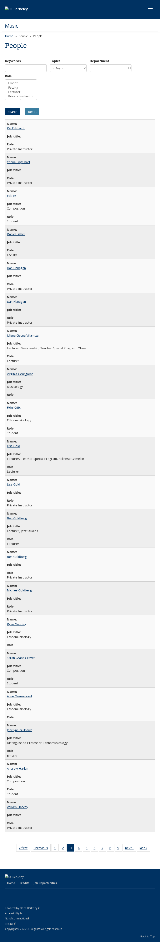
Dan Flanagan (16, 268)
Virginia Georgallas (20, 374)
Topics (55, 61)
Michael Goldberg (19, 590)
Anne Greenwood (19, 696)
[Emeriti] (21, 83)
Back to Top (147, 936)
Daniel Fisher (16, 234)
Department (99, 61)
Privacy (10, 923)
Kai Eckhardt (16, 128)
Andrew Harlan (17, 768)
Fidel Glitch (14, 407)
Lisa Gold (13, 446)
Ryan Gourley (16, 624)
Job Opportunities (45, 883)
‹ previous (42, 849)
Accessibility (13, 913)
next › (130, 849)
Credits (24, 883)
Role (8, 76)
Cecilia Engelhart (18, 162)
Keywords (13, 61)
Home (9, 36)
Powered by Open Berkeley (22, 908)
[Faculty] (21, 87)
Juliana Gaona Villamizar (23, 335)
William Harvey (17, 807)
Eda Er (11, 195)
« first (24, 849)
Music (12, 25)
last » (145, 849)
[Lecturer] (21, 92)
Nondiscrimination (17, 918)
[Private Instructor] (21, 96)
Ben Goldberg (17, 518)
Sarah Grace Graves (21, 658)
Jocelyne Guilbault (19, 730)
